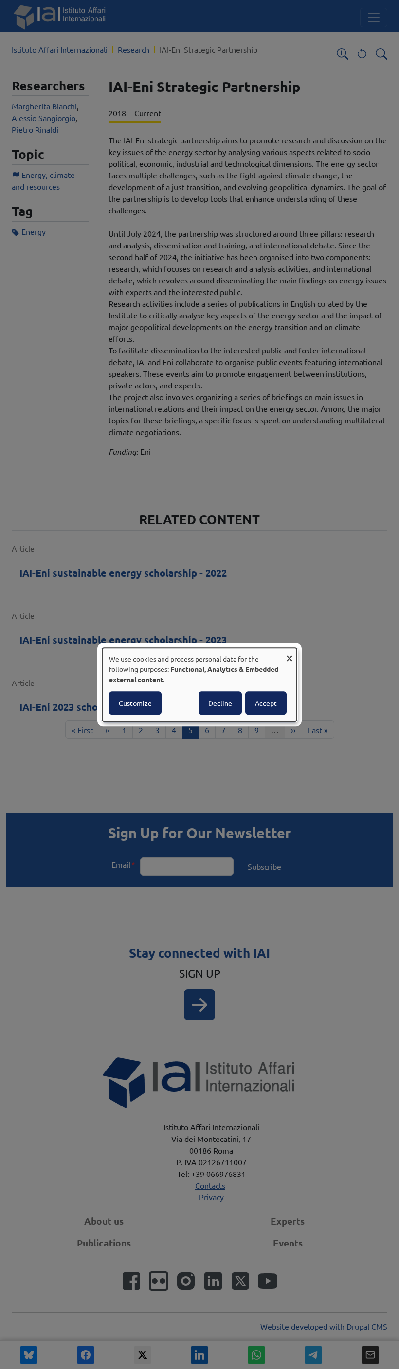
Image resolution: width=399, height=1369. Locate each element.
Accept (266, 703)
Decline (220, 703)
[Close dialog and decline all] (289, 654)
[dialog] (199, 684)
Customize (135, 703)
